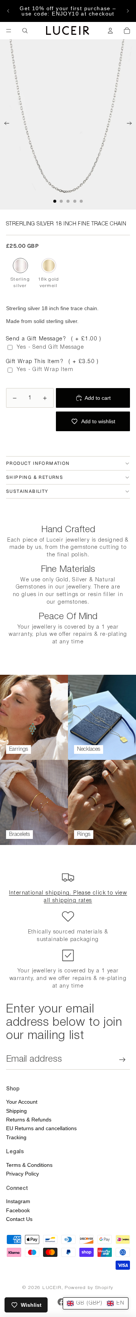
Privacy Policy (22, 1174)
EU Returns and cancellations (41, 1128)
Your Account (21, 1102)
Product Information (38, 463)
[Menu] (8, 30)
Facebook (18, 1210)
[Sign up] (122, 1059)
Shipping (16, 1111)
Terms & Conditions (29, 1165)
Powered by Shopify (89, 1288)
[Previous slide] (8, 11)
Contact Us (19, 1219)
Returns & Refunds (28, 1120)
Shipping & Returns (34, 477)
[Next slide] (127, 11)
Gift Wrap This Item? (52, 361)
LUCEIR (51, 1288)
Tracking (16, 1137)
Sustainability (27, 491)
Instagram (18, 1201)
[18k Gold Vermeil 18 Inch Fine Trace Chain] (48, 265)
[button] (95, 1303)
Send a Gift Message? (54, 339)
